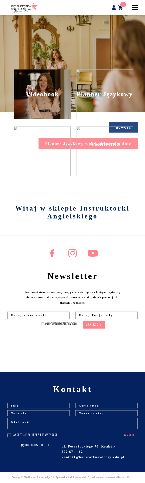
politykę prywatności (66, 324)
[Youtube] (93, 253)
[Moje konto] (114, 7)
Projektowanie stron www (101, 477)
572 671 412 (72, 452)
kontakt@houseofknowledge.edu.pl (93, 457)
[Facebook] (52, 253)
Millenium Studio (124, 477)
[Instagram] (72, 253)
